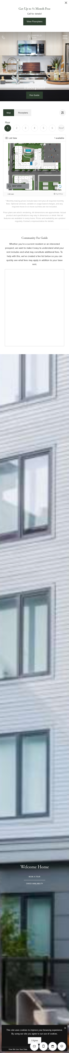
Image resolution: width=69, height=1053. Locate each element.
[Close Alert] (66, 3)
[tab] (8, 112)
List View (13, 138)
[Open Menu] (65, 37)
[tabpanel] (34, 172)
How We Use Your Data (18, 1049)
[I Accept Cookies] (65, 1028)
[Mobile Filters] (62, 112)
